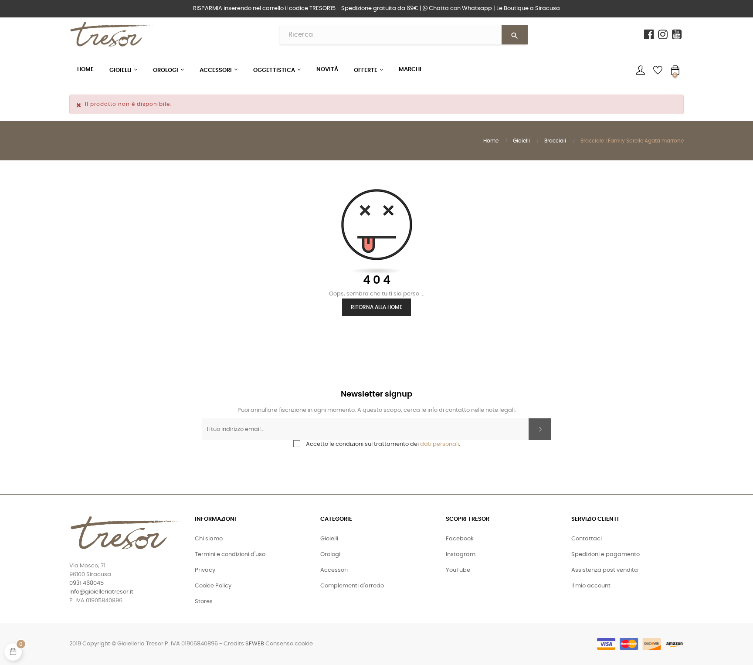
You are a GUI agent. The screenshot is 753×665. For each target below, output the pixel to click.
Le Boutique (528, 8)
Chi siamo (209, 539)
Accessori (334, 570)
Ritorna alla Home (376, 307)
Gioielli (329, 539)
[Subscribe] (540, 429)
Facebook (460, 539)
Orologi (330, 554)
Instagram (460, 554)
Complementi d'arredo (352, 586)
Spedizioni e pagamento (605, 554)
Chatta (459, 8)
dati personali (439, 444)
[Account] (640, 70)
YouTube (458, 570)
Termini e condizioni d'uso (230, 554)
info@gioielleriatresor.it (101, 592)
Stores (204, 601)
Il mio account (591, 586)
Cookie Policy (213, 586)
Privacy (205, 570)
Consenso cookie (289, 644)
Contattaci (586, 539)
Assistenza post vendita (604, 570)
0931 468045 (86, 583)
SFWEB (254, 644)
